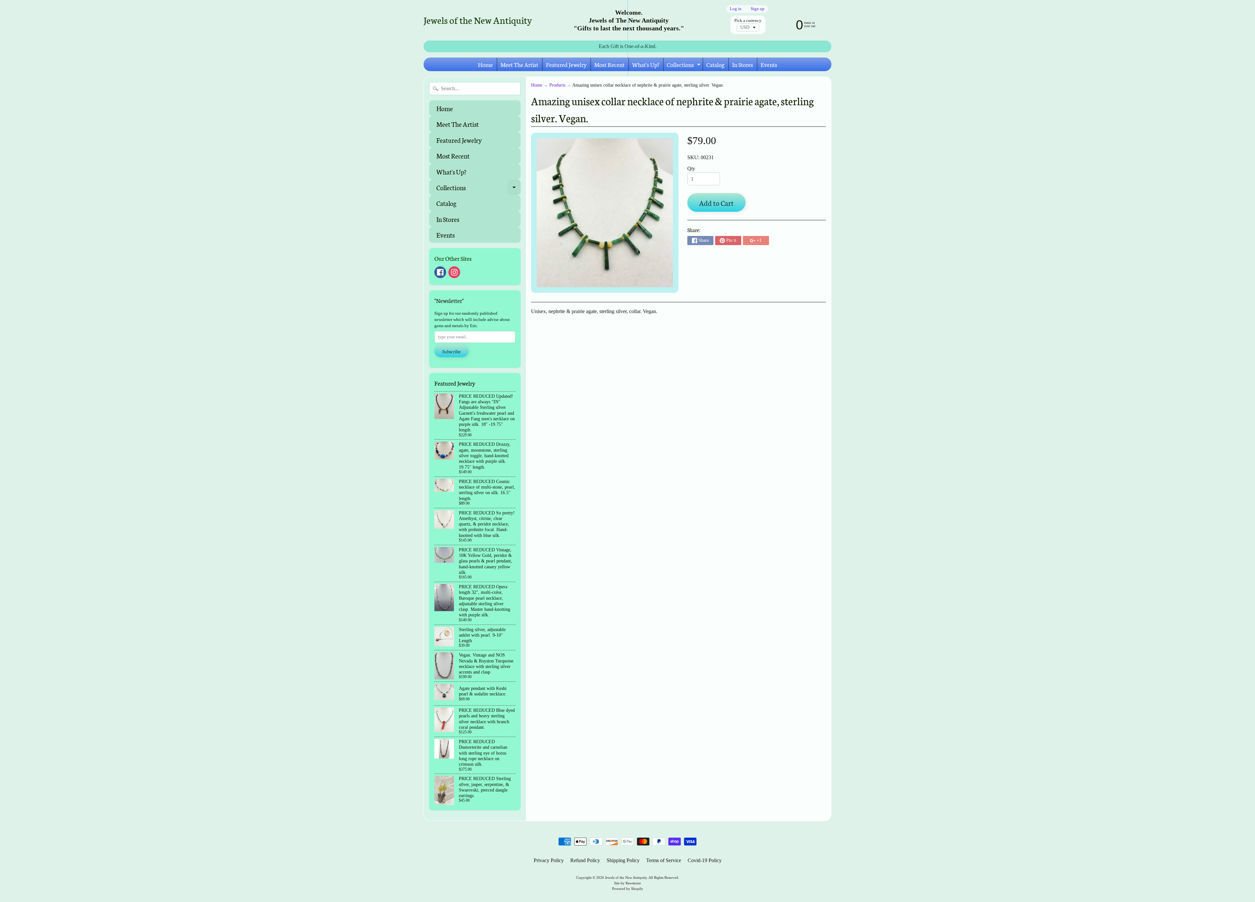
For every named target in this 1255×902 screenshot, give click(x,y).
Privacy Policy (549, 860)
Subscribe (451, 351)
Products (557, 85)
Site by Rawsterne (627, 883)
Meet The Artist (519, 64)
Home (485, 64)
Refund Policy (585, 860)
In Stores (742, 64)
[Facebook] (440, 272)
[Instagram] (454, 272)
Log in (736, 9)
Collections (684, 65)
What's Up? (645, 64)
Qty (691, 168)
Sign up (757, 9)
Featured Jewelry (566, 64)
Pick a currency (747, 20)
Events (769, 64)
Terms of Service (663, 860)
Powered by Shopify (627, 889)
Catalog (715, 64)
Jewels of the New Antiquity (478, 19)
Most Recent (609, 64)
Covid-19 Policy (705, 860)
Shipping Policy (623, 860)
